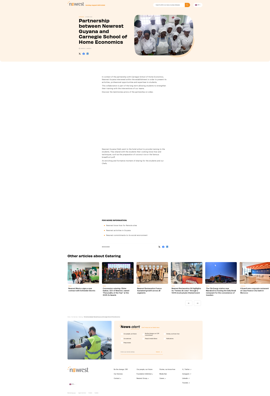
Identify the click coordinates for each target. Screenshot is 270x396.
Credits (90, 392)
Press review (127, 342)
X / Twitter (186, 369)
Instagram (185, 374)
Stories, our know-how (173, 333)
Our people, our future (130, 333)
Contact (117, 378)
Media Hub (163, 374)
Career (162, 378)
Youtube (185, 383)
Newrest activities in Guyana (118, 230)
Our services (127, 338)
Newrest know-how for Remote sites (121, 225)
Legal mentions (82, 392)
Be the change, (152, 334)
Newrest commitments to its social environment (126, 235)
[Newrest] (76, 3)
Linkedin (185, 378)
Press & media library (151, 338)
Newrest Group (142, 378)
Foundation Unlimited (144, 374)
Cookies (96, 392)
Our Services (118, 374)
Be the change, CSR (121, 369)
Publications (169, 338)
